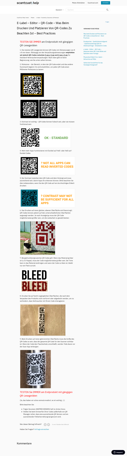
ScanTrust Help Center (23, 17)
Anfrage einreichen (41, 429)
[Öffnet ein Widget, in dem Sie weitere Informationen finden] (118, 452)
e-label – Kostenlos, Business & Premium (47, 17)
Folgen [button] (107, 22)
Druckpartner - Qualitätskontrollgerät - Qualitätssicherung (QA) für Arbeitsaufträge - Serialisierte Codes (95, 44)
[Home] (28, 3)
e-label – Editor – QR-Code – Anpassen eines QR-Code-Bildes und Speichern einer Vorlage (95, 51)
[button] (45, 424)
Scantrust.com (93, 3)
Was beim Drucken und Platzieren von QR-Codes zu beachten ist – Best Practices (95, 36)
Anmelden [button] (106, 3)
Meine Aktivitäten (78, 3)
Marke (32, 17)
